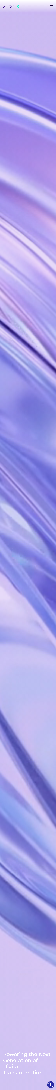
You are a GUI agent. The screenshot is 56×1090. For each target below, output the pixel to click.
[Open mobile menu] (51, 6)
